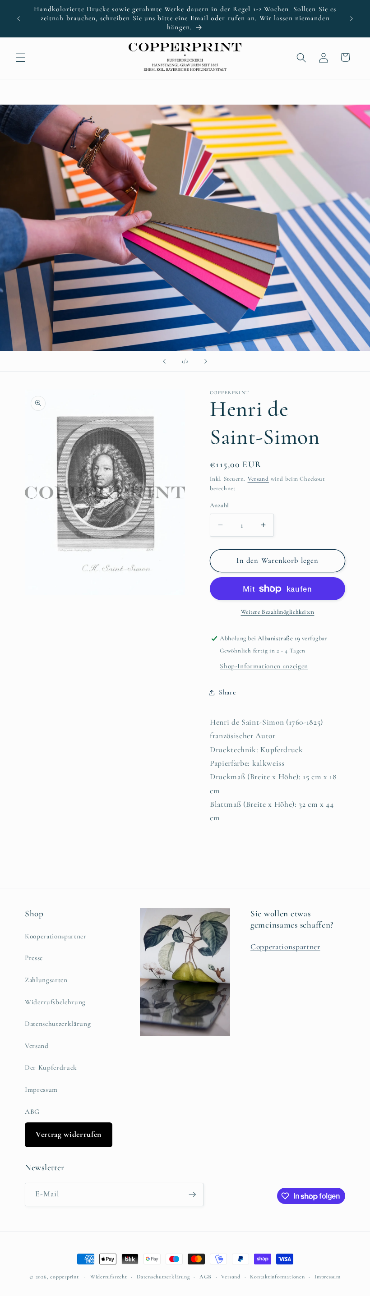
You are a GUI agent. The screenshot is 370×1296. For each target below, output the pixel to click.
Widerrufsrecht (108, 1276)
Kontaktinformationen (277, 1276)
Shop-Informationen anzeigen (264, 666)
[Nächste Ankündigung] (351, 18)
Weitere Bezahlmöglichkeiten (277, 612)
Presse (34, 958)
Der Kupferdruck (51, 1067)
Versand (258, 479)
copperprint (64, 1276)
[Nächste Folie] (206, 361)
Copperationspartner (285, 946)
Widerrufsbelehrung (55, 1002)
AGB (205, 1276)
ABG (32, 1112)
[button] (21, 57)
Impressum (41, 1089)
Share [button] (227, 692)
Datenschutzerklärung (58, 1024)
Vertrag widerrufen (69, 1134)
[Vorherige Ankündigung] (18, 18)
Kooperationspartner (56, 936)
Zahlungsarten (46, 980)
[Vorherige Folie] (164, 361)
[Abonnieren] (192, 1194)
